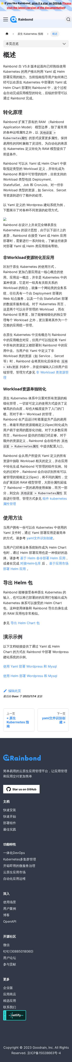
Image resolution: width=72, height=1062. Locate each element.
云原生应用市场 (14, 872)
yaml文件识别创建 (40, 538)
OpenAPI (9, 921)
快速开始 (9, 816)
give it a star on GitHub (46, 3)
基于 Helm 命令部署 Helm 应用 (42, 558)
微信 (6, 945)
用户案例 (9, 908)
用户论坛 (9, 958)
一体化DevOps (14, 853)
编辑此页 (14, 691)
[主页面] (7, 34)
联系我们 (9, 1007)
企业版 (8, 988)
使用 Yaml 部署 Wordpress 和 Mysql (30, 666)
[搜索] (68, 19)
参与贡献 (9, 964)
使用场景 (9, 902)
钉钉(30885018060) (18, 951)
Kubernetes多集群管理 (19, 859)
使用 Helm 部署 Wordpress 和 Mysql (30, 676)
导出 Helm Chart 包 (25, 623)
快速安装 (9, 810)
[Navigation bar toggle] (6, 19)
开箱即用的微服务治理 (19, 866)
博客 (6, 915)
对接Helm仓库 (30, 563)
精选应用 (9, 1001)
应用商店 (9, 994)
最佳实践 (9, 829)
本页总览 (12, 44)
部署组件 (9, 823)
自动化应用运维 (14, 879)
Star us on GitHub (24, 789)
